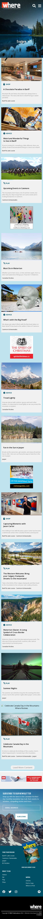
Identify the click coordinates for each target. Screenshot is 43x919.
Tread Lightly (9, 398)
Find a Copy (29, 883)
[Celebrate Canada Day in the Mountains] (21, 708)
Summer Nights (10, 688)
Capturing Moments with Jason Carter (14, 524)
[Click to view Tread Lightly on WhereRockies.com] (21, 388)
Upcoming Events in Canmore (16, 188)
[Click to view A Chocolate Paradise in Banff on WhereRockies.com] (21, 79)
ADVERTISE (7, 903)
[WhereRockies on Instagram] (16, 892)
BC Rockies (5, 863)
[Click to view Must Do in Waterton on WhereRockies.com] (21, 259)
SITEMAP (26, 903)
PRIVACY (34, 903)
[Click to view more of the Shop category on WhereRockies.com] (6, 84)
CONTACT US (17, 903)
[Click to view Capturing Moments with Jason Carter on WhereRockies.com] (21, 514)
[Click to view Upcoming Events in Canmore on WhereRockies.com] (21, 179)
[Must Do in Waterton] (21, 228)
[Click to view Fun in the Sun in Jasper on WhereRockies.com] (21, 442)
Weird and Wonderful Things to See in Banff (16, 139)
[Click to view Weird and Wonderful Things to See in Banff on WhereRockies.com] (21, 129)
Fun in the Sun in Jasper (13, 447)
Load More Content (22, 767)
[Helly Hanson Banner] (21, 779)
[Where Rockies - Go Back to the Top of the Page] (39, 891)
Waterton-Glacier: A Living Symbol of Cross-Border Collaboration (15, 632)
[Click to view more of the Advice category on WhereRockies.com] (7, 133)
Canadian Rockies (8, 278)
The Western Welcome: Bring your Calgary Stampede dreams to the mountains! (16, 576)
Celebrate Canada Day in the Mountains (16, 745)
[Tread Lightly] (21, 358)
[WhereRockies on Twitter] (10, 892)
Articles (28, 881)
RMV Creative (39, 914)
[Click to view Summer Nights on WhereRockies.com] (21, 679)
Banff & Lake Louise (8, 101)
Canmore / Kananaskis (9, 858)
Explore (21, 42)
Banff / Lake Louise (8, 856)
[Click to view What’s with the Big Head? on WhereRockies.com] (21, 310)
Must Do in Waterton (12, 268)
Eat (3, 877)
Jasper (4, 459)
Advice (4, 875)
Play (3, 880)
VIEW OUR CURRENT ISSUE (28, 867)
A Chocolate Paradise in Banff (16, 89)
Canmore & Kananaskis (9, 200)
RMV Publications (15, 913)
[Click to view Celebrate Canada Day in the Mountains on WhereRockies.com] (21, 734)
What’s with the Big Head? (15, 320)
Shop (4, 882)
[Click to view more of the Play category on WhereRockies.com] (6, 183)
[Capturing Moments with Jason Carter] (21, 487)
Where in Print (30, 886)
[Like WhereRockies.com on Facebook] (3, 892)
